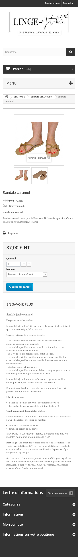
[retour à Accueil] (6, 97)
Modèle (10, 269)
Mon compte (13, 524)
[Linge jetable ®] (39, 24)
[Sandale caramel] (22, 176)
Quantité (11, 258)
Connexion (68, 3)
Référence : (9, 200)
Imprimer (13, 233)
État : (6, 206)
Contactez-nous (52, 3)
